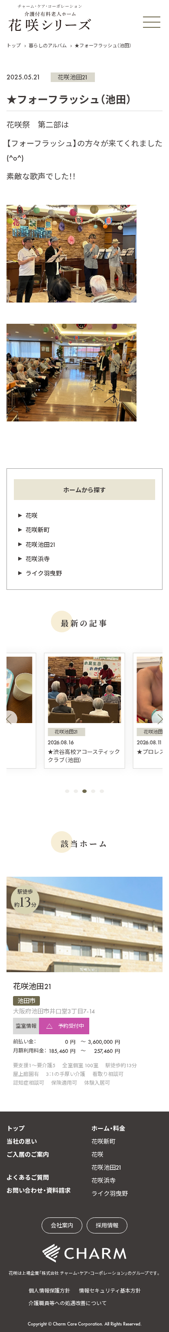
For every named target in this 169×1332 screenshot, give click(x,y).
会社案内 (62, 1225)
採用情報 (107, 1225)
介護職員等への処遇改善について (68, 1303)
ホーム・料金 (108, 1128)
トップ (13, 46)
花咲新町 (38, 530)
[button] (8, 719)
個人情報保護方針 (49, 1290)
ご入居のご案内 (27, 1154)
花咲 (32, 516)
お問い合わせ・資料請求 (38, 1190)
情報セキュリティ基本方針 (110, 1290)
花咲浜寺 (38, 559)
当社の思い (21, 1141)
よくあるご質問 (27, 1177)
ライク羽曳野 (44, 573)
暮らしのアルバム (48, 46)
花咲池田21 (73, 77)
